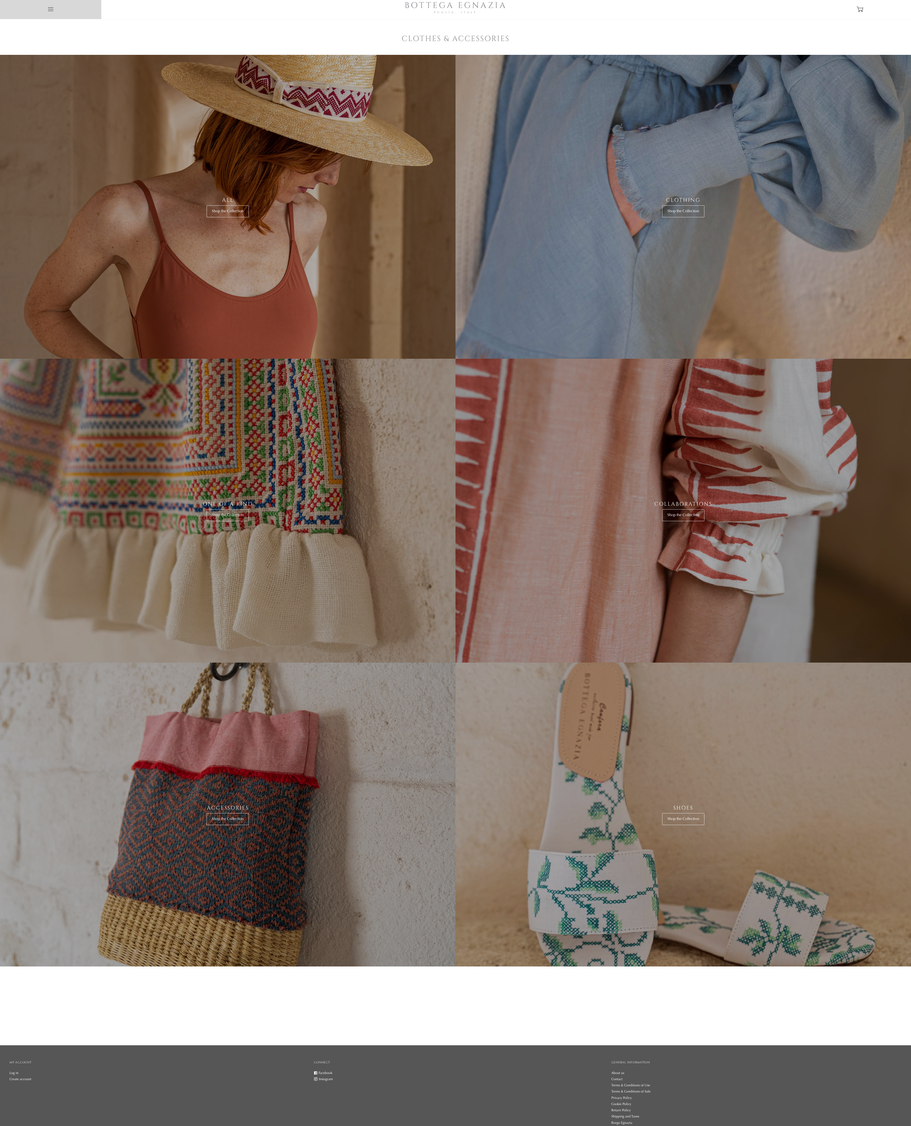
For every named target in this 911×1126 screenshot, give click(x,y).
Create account (20, 1079)
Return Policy (621, 1110)
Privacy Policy (621, 1098)
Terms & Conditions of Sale (631, 1091)
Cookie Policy (621, 1104)
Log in (14, 1073)
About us (617, 1073)
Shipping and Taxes (625, 1116)
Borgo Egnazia (621, 1123)
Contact (617, 1079)
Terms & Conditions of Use (630, 1085)
